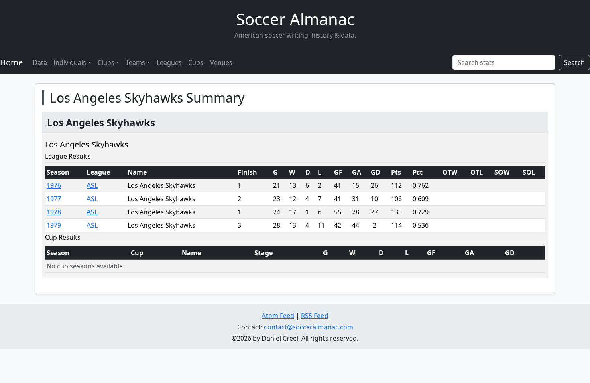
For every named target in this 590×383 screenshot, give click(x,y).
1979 (54, 225)
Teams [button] (135, 62)
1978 (54, 212)
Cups (195, 62)
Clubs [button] (106, 62)
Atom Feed (278, 315)
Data (40, 62)
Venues (221, 62)
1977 (54, 198)
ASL (92, 185)
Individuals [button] (69, 62)
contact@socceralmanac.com (308, 327)
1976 (54, 185)
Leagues (169, 62)
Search (574, 62)
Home (11, 62)
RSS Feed (314, 315)
